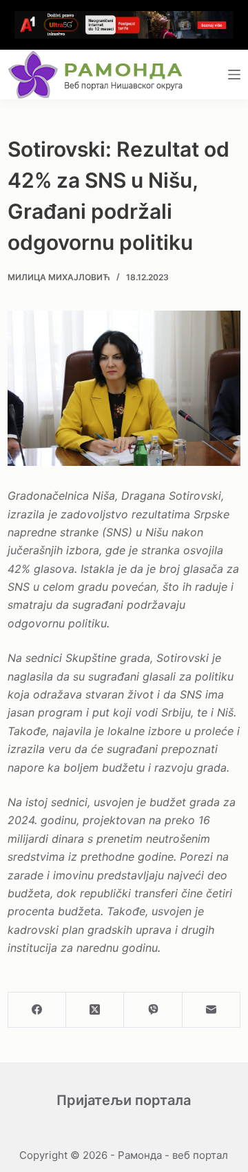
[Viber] (153, 1010)
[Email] (211, 1010)
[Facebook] (37, 1010)
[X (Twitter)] (95, 1010)
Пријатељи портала (123, 1100)
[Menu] (234, 74)
